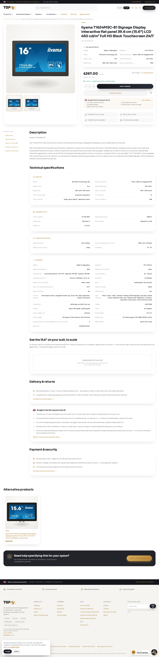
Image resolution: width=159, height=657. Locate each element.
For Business (51, 14)
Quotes (106, 609)
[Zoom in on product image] (40, 58)
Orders (105, 605)
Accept (7, 651)
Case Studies (62, 615)
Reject (16, 651)
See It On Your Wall (11, 143)
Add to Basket (125, 86)
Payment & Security (12, 151)
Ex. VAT (126, 8)
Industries (60, 609)
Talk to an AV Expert (138, 558)
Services (73, 14)
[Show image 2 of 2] (32, 103)
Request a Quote (115, 93)
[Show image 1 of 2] (14, 103)
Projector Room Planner (88, 615)
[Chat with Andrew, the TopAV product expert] (154, 652)
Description (9, 135)
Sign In (105, 615)
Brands (59, 612)
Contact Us (84, 625)
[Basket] (136, 8)
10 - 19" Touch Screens (14, 19)
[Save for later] (151, 92)
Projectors (7, 14)
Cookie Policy (14, 647)
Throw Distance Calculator (89, 612)
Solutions (64, 14)
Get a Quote (149, 8)
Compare (137, 73)
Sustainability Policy (74, 646)
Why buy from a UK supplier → (146, 582)
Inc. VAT (120, 8)
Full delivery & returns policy (42, 399)
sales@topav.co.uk (150, 2)
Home (5, 19)
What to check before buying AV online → (47, 437)
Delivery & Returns (11, 147)
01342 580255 (136, 2)
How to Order (85, 605)
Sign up (152, 606)
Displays (38, 14)
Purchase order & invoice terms (43, 471)
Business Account (109, 612)
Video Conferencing (41, 615)
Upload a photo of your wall (92, 362)
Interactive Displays (23, 14)
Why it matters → (147, 100)
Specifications (10, 139)
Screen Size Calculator (88, 618)
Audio (36, 612)
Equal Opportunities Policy (104, 646)
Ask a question (148, 73)
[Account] (140, 8)
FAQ (81, 622)
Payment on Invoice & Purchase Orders (54, 646)
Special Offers (85, 14)
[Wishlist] (132, 8)
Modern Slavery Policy (88, 646)
